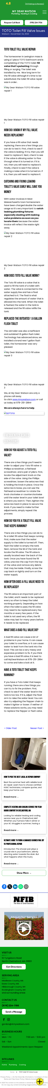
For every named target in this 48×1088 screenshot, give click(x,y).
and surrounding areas (13, 992)
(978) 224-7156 (10, 1005)
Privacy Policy (5, 1077)
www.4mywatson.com (24, 399)
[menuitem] (5, 1065)
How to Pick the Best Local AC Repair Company (22, 777)
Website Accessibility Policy (34, 1079)
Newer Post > (37, 728)
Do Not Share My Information (23, 1077)
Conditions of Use (40, 1077)
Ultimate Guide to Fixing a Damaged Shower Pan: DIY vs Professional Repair (24, 842)
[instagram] (9, 1019)
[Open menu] (45, 12)
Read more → (11, 796)
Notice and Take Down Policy (14, 1079)
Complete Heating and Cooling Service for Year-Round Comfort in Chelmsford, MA (23, 809)
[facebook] (4, 1019)
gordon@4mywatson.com (15, 1024)
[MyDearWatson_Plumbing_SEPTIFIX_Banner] (24, 413)
